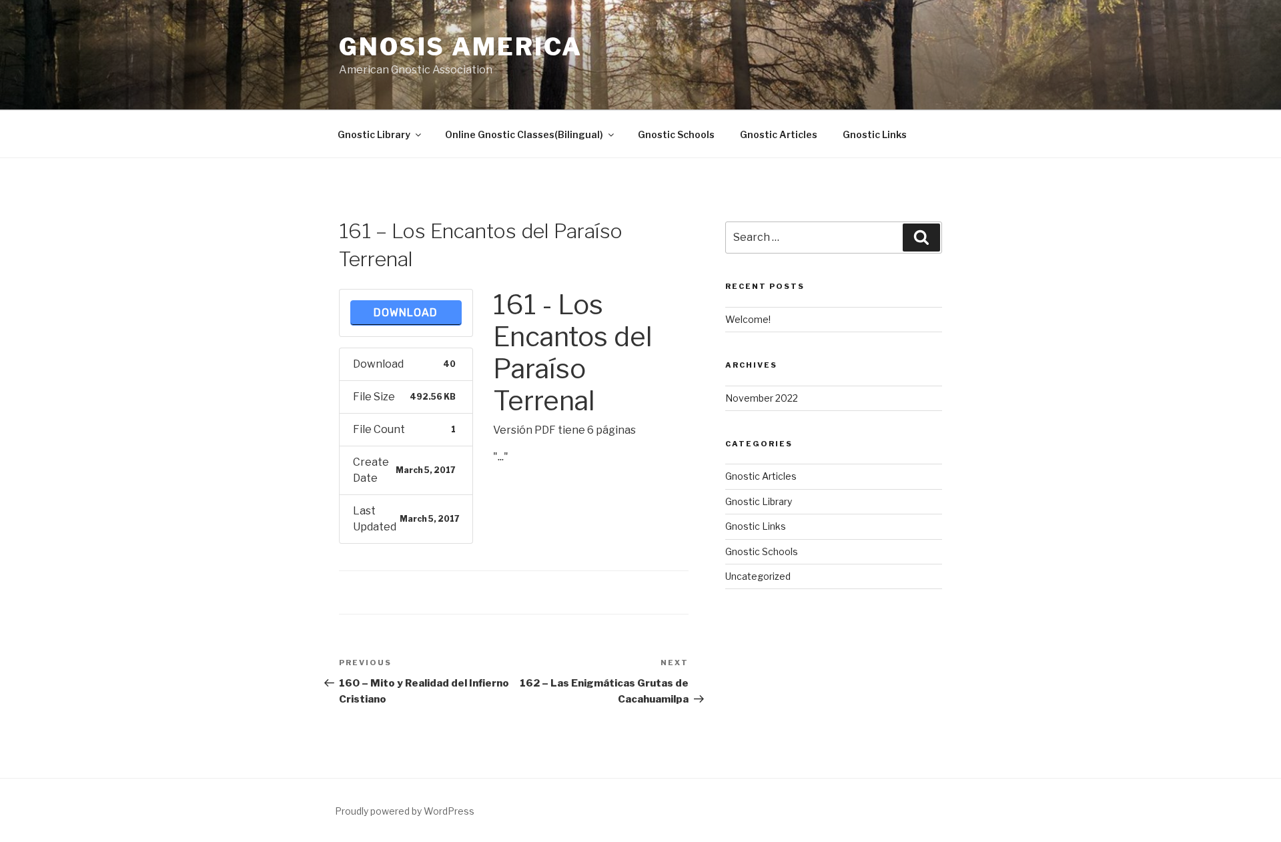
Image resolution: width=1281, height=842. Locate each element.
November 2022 (761, 398)
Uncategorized (758, 576)
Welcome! (748, 319)
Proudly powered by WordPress (404, 811)
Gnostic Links (875, 134)
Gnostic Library (374, 134)
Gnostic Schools (676, 134)
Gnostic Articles (778, 134)
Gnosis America (460, 46)
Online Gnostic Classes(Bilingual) (524, 134)
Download (406, 312)
